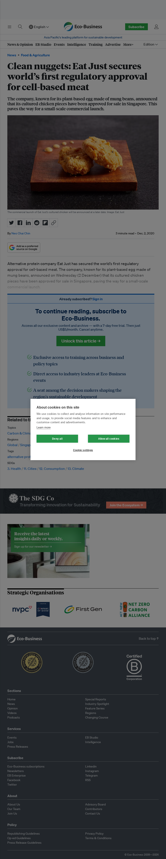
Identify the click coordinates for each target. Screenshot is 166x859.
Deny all (57, 438)
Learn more (44, 427)
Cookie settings (83, 450)
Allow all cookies (108, 438)
